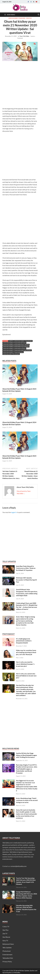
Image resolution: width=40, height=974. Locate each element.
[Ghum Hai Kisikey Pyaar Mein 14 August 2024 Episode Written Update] (20, 376)
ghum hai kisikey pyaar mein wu (13, 352)
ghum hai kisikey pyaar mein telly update (16, 344)
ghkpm (11, 341)
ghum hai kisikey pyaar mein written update (17, 350)
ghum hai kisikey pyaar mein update (14, 348)
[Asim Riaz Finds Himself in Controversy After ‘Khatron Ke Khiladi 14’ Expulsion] (8, 566)
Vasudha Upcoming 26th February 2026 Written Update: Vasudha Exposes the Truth (26, 908)
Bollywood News (8, 944)
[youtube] (36, 1)
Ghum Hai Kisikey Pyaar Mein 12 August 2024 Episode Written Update (19, 457)
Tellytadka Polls (8, 958)
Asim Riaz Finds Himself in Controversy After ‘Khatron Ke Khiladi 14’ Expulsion (25, 568)
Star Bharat (6, 937)
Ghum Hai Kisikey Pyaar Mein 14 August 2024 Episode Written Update (19, 390)
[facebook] (28, 1)
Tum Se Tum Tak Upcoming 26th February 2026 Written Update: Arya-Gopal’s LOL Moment (26, 881)
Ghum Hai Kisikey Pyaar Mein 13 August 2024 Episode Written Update (19, 423)
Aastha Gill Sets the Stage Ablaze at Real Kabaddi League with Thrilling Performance (26, 755)
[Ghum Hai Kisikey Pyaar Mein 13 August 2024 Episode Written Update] (20, 409)
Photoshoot (7, 951)
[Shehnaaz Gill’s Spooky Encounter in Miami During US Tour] (8, 578)
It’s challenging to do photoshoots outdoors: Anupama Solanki (24, 641)
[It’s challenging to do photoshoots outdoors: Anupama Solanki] (8, 639)
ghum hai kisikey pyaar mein (23, 341)
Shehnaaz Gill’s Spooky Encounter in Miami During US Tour (26, 580)
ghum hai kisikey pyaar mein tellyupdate (16, 346)
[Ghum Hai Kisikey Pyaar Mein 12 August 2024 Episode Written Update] (20, 443)
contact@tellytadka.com (18, 866)
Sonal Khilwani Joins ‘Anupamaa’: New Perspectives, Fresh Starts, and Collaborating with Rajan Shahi (27, 592)
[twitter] (34, 1)
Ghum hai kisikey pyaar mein (16, 18)
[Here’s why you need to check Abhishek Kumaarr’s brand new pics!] (8, 662)
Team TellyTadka (24, 36)
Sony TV (5, 940)
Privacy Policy (7, 961)
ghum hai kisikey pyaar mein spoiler (14, 343)
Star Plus (29, 18)
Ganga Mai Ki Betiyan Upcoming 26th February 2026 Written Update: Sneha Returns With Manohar (26, 895)
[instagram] (31, 1)
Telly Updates (7, 947)
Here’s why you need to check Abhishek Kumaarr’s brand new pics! (25, 664)
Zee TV (5, 933)
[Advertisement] (20, 85)
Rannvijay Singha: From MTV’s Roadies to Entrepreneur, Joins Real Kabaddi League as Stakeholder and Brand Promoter (26, 769)
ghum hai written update (11, 354)
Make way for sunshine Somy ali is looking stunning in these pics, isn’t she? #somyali (26, 652)
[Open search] (38, 14)
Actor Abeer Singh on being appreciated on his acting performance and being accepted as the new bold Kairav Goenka (25, 621)
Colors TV (6, 926)
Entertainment (7, 954)
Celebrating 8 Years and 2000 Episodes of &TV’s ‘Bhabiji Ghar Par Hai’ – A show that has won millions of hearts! (26, 606)
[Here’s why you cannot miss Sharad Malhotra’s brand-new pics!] (8, 674)
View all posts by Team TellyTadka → (24, 492)
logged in (14, 512)
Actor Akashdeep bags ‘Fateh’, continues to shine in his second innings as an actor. (27, 800)
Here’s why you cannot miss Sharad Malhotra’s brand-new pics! (26, 676)
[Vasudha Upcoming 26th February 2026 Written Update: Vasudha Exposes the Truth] (8, 906)
